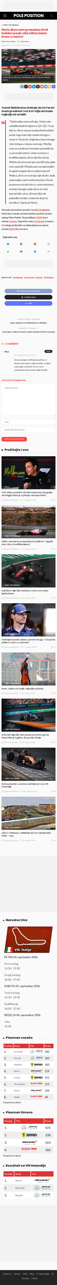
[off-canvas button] (5, 15)
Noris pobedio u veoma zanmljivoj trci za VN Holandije (25, 785)
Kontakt (25, 1278)
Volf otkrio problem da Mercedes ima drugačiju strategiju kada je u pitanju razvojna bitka (27, 494)
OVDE (39, 217)
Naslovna (7, 1274)
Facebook (39, 221)
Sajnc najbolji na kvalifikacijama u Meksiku (28, 323)
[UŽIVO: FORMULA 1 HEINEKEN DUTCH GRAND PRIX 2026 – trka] (28, 813)
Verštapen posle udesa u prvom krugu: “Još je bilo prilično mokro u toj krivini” (28, 641)
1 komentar (24, 41)
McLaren (39, 277)
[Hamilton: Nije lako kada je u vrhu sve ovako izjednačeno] (28, 570)
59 (54, 791)
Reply (48, 351)
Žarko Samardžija (9, 41)
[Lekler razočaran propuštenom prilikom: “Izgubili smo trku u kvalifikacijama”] (28, 521)
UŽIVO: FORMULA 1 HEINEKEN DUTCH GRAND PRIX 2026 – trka (26, 834)
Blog (32, 1274)
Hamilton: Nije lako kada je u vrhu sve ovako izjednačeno (25, 592)
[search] (51, 16)
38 (54, 693)
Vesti (7, 487)
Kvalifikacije (18, 277)
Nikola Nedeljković (11, 500)
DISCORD (14, 229)
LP (53, 1274)
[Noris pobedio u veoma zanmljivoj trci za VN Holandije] (28, 764)
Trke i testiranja (11, 25)
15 (54, 500)
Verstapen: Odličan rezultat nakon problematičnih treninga (28, 332)
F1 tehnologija (42, 1274)
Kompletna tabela (12, 1102)
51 (54, 647)
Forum (35, 1278)
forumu (13, 221)
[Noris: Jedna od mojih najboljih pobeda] (28, 668)
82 (54, 840)
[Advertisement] (28, 5)
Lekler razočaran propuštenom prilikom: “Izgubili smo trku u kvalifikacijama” (27, 543)
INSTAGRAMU (42, 209)
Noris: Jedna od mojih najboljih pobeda (22, 688)
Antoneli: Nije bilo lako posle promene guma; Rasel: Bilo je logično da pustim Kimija (25, 736)
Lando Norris (29, 277)
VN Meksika (49, 277)
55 (54, 598)
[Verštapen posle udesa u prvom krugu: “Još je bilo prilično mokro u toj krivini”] (28, 619)
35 (54, 549)
